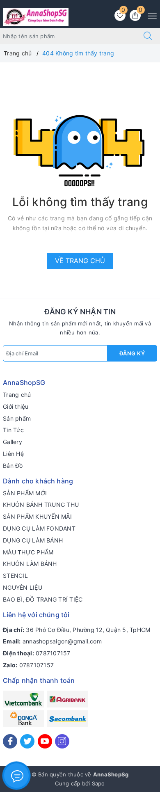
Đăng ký (132, 353)
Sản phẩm (17, 418)
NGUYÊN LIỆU (22, 587)
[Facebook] (10, 741)
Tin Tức (13, 429)
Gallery (12, 441)
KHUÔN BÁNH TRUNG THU (41, 504)
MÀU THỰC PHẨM (28, 552)
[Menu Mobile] (150, 15)
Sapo (98, 783)
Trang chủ (17, 394)
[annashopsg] (36, 16)
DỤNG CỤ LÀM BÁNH (33, 540)
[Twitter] (27, 741)
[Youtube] (45, 741)
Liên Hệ (13, 453)
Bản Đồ (13, 465)
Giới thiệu (16, 406)
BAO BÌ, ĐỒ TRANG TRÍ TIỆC (42, 599)
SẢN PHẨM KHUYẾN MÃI (37, 516)
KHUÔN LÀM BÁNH (30, 563)
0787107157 (53, 653)
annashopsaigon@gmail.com (62, 641)
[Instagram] (62, 741)
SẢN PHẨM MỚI (25, 493)
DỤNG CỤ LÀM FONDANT (39, 528)
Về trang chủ (80, 260)
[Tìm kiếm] (147, 36)
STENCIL (15, 575)
